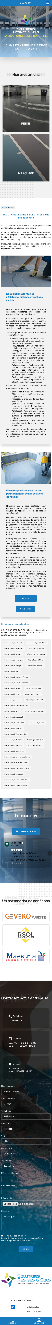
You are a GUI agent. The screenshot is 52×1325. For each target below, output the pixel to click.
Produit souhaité (8, 1185)
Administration (33, 1307)
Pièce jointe (6, 1198)
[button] (2, 853)
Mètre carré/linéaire (10, 1173)
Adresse (5, 1123)
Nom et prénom (8, 1086)
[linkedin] (47, 4)
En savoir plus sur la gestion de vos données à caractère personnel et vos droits (22, 1239)
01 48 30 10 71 (26, 3)
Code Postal (6, 1148)
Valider (26, 1249)
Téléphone (6, 1111)
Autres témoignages (26, 831)
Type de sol (6, 1161)
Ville (3, 1136)
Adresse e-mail (8, 1098)
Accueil (4, 207)
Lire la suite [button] (17, 863)
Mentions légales (34, 1311)
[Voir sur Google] (6, 844)
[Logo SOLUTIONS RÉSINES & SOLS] (26, 25)
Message (5, 1211)
